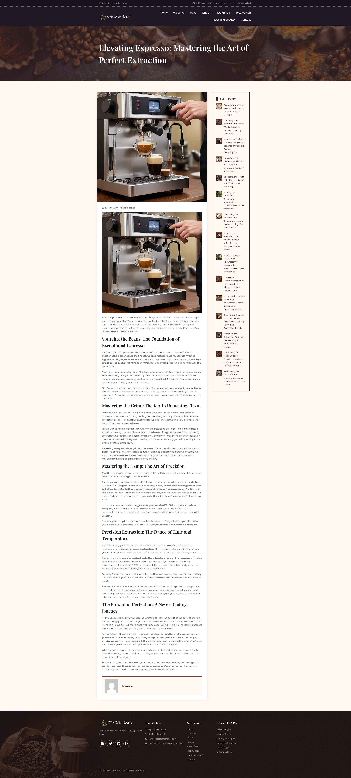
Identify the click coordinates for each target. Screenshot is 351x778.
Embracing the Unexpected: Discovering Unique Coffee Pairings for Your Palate (233, 221)
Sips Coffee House (111, 388)
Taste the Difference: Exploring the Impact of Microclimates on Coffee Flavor (234, 284)
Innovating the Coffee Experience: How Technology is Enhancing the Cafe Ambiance (234, 165)
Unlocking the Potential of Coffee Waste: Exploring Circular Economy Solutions (234, 127)
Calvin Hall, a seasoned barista (117, 505)
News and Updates (224, 19)
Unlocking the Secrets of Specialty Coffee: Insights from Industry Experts (234, 340)
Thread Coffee (109, 428)
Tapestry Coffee (110, 574)
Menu (193, 12)
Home (164, 12)
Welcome (179, 12)
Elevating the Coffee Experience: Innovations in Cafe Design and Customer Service (234, 303)
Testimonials (243, 12)
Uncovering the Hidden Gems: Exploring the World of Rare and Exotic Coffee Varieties (233, 359)
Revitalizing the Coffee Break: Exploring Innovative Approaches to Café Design (234, 378)
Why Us (206, 12)
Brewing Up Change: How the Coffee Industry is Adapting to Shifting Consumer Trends (234, 321)
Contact (246, 19)
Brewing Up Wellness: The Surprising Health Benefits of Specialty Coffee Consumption (234, 146)
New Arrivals (223, 12)
